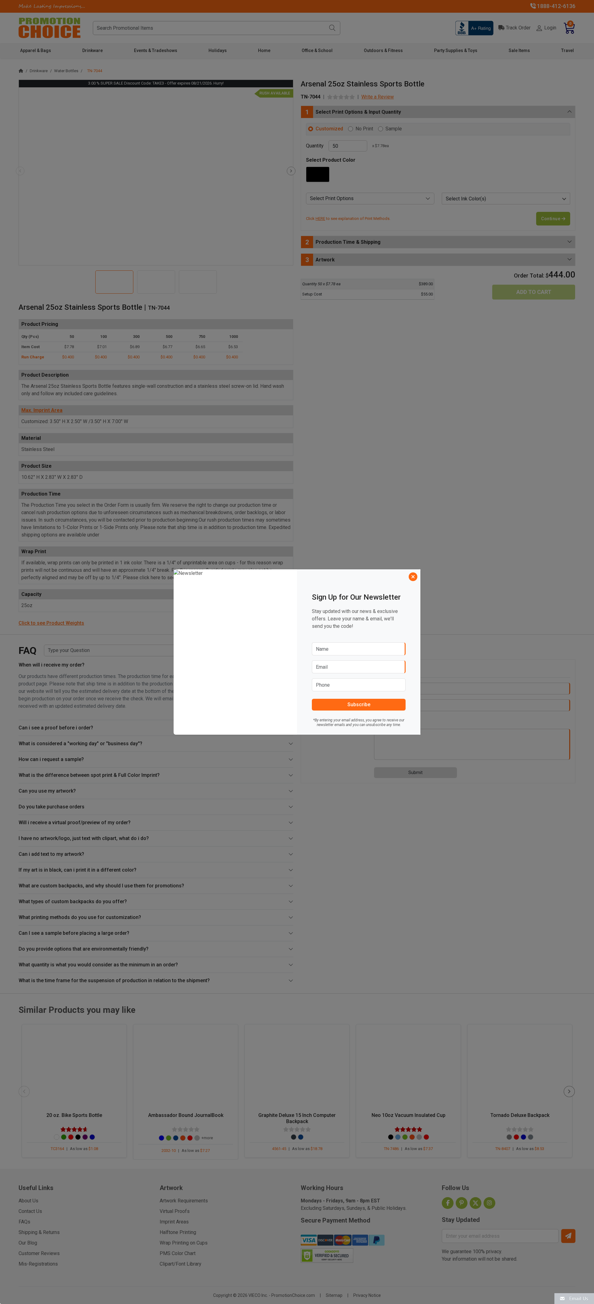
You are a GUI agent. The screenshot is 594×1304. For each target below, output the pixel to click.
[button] (574, 1298)
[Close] (413, 576)
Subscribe (358, 704)
